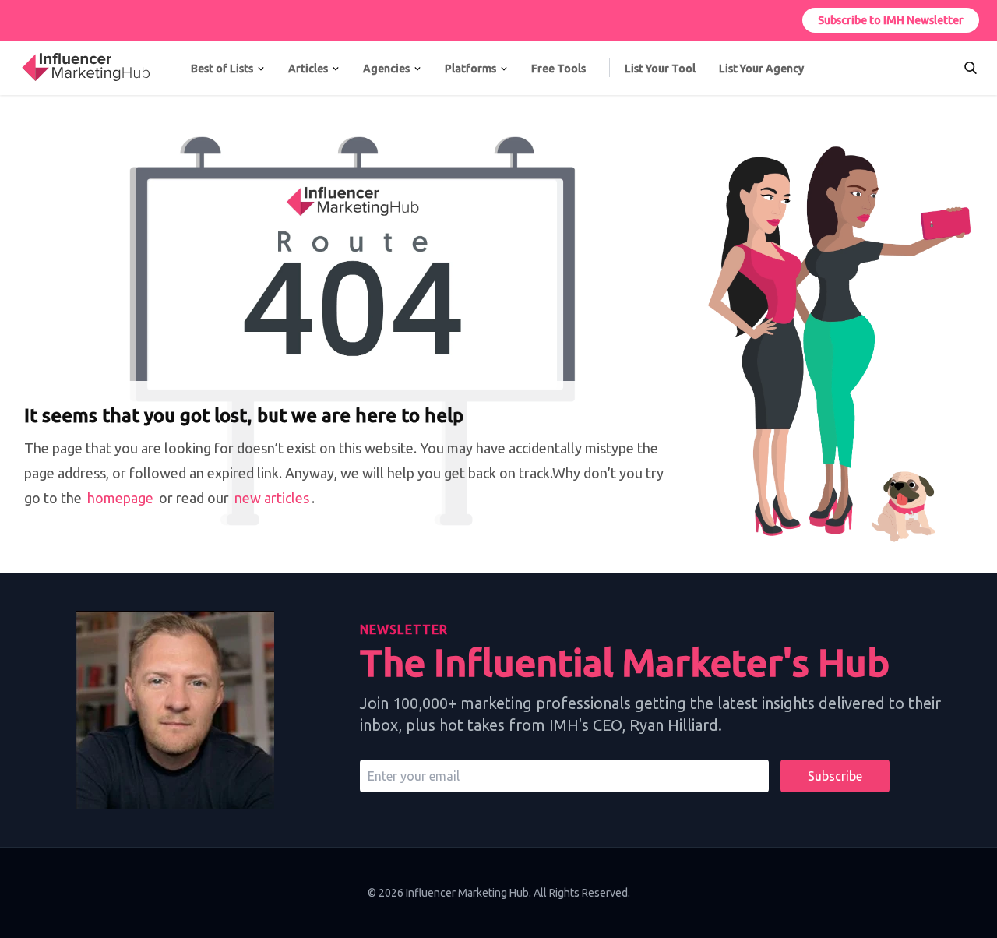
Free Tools (558, 68)
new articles (271, 498)
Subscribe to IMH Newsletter (891, 20)
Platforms (470, 68)
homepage (120, 498)
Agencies (386, 68)
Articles (308, 68)
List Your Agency (761, 68)
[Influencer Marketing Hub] (21, 53)
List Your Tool (660, 68)
